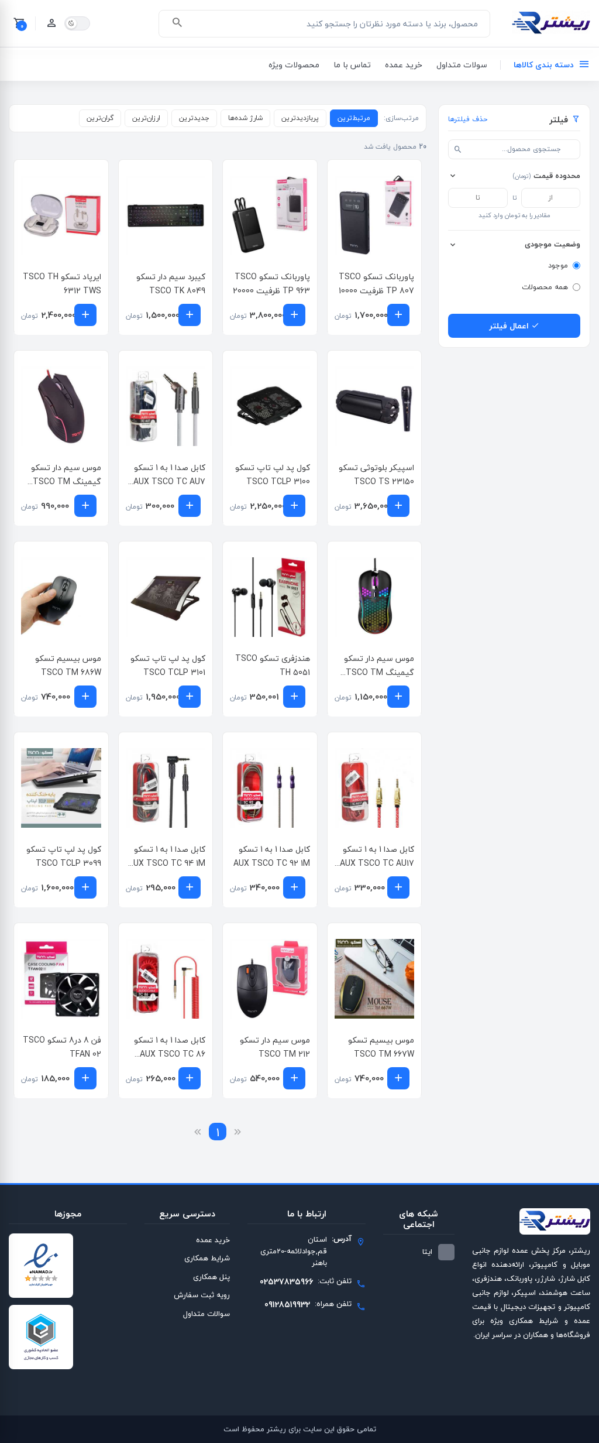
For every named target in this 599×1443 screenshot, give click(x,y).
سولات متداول (461, 64)
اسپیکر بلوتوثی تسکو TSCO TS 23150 (376, 474)
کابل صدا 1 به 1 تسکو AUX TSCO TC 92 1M (271, 856)
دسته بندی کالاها (544, 64)
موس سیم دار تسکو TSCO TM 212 (275, 1047)
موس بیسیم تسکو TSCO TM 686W (68, 665)
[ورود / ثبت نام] (51, 23)
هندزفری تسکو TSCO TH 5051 (272, 665)
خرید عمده (403, 64)
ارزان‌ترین (146, 118)
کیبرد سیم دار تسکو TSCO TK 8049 (170, 283)
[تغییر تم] (77, 23)
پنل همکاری (211, 1276)
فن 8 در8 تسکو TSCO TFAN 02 (62, 1047)
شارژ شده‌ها (245, 118)
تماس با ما (352, 64)
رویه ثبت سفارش (202, 1294)
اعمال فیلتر (510, 325)
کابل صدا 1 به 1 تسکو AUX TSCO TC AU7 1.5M (169, 481)
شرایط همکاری (207, 1258)
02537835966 (286, 1282)
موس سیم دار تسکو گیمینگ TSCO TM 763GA (66, 481)
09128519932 (287, 1304)
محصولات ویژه (293, 64)
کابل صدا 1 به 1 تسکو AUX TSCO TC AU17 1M (377, 863)
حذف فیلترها (467, 119)
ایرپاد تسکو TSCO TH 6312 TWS (62, 283)
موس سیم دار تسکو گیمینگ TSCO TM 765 (379, 672)
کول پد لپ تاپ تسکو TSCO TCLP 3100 (272, 474)
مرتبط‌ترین (354, 118)
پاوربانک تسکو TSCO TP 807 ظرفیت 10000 (376, 283)
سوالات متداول (206, 1313)
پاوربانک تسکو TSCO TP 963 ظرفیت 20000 (271, 283)
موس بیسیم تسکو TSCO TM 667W (381, 1047)
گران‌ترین (100, 118)
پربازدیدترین (300, 118)
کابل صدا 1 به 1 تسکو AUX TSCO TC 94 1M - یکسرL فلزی (166, 863)
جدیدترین (194, 118)
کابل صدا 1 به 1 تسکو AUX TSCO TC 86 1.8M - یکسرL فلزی (169, 1054)
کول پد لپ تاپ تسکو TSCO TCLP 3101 (167, 665)
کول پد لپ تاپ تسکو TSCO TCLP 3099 (63, 856)
